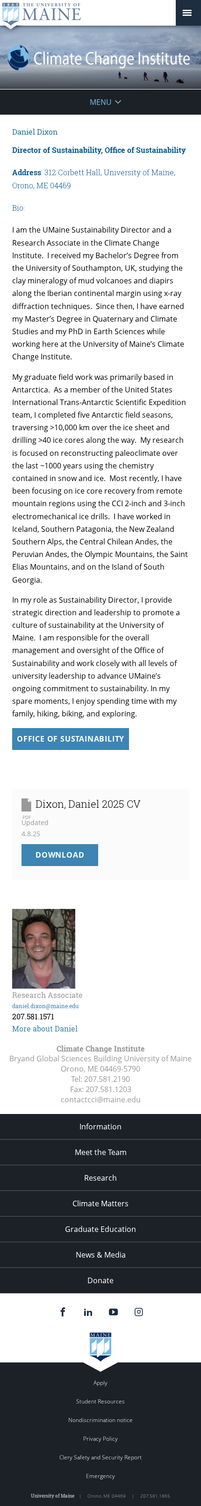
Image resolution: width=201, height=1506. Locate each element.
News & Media (101, 1255)
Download (67, 857)
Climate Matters (100, 1203)
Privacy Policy (100, 1439)
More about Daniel (45, 1028)
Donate (100, 1280)
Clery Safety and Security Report (100, 1457)
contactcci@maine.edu (101, 1099)
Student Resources (100, 1401)
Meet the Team (101, 1152)
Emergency (100, 1476)
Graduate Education (100, 1229)
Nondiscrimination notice (100, 1420)
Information (100, 1126)
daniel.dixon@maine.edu (45, 1006)
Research (100, 1178)
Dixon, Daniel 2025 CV (88, 804)
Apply (100, 1383)
